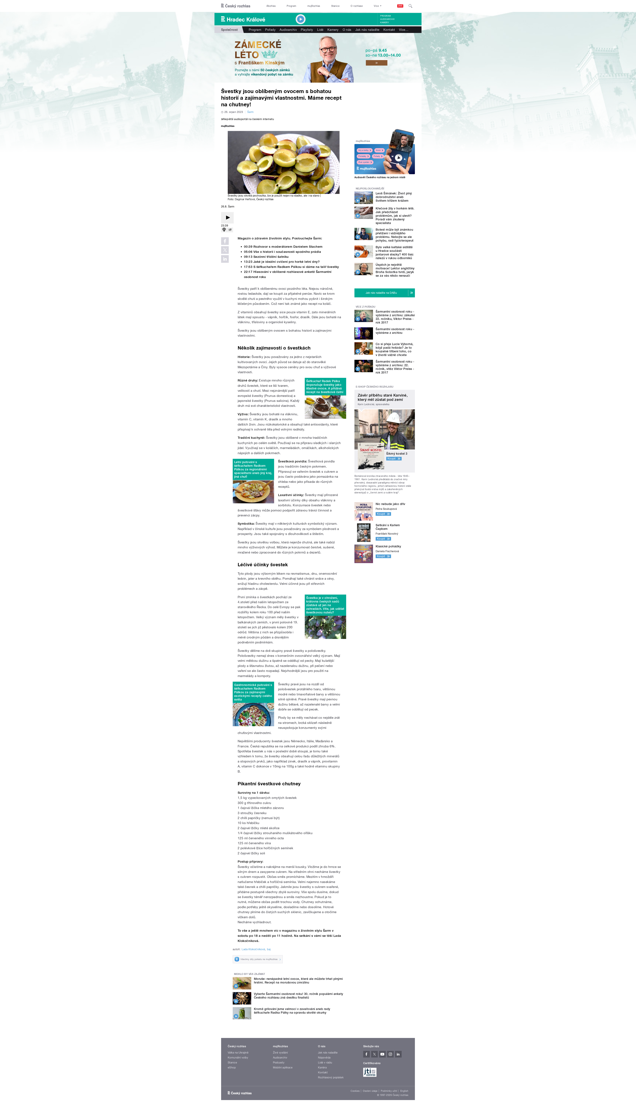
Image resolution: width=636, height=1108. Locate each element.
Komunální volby (238, 1057)
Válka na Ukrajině (238, 1052)
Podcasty (279, 1062)
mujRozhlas (313, 6)
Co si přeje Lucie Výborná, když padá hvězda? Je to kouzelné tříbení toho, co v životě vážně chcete (394, 349)
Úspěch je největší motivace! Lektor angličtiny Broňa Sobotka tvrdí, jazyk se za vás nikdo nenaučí (395, 270)
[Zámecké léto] (318, 58)
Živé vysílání (363, 162)
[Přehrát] (227, 218)
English (404, 1091)
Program (291, 6)
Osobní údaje (370, 1091)
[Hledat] (410, 6)
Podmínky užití (389, 1091)
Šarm (250, 112)
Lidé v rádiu (325, 1062)
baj (268, 949)
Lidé (320, 29)
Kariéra (322, 1067)
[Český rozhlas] (235, 6)
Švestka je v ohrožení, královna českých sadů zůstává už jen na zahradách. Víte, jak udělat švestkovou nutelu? (325, 605)
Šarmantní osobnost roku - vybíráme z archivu (395, 330)
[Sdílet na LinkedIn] (225, 259)
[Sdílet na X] (225, 250)
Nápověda (324, 1057)
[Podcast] (224, 229)
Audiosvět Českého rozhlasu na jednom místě (379, 177)
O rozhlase (357, 6)
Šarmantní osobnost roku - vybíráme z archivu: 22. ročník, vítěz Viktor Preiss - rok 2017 (395, 367)
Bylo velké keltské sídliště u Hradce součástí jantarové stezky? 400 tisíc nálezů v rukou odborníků (395, 252)
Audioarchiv (387, 19)
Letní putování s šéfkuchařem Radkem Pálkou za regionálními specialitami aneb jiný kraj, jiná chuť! (253, 469)
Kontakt (389, 29)
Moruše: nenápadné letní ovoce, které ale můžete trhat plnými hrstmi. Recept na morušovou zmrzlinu (298, 980)
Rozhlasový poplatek (331, 1077)
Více (403, 29)
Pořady (270, 29)
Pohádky (362, 156)
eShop (232, 1067)
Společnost (229, 29)
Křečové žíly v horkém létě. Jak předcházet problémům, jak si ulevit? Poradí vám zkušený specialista (395, 216)
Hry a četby (363, 150)
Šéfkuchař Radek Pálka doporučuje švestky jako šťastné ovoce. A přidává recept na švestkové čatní (324, 386)
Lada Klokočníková (253, 949)
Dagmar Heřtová (245, 199)
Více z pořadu (365, 306)
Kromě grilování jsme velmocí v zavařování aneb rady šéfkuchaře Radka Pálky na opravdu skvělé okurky (292, 1010)
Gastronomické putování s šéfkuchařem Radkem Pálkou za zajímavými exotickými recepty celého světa (253, 692)
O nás (347, 29)
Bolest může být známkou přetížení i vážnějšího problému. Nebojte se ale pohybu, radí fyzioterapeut (394, 235)
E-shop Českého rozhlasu (375, 386)
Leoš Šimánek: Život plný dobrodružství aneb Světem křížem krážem (394, 197)
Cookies (355, 1091)
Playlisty (307, 29)
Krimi (378, 150)
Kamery (384, 22)
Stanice (335, 6)
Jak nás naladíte (367, 29)
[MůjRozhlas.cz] (227, 126)
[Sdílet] (230, 229)
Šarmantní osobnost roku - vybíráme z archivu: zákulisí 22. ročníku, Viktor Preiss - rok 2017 (395, 317)
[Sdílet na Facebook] (225, 241)
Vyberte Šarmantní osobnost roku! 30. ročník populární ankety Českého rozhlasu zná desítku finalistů (298, 995)
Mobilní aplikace (283, 1067)
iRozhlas (271, 6)
